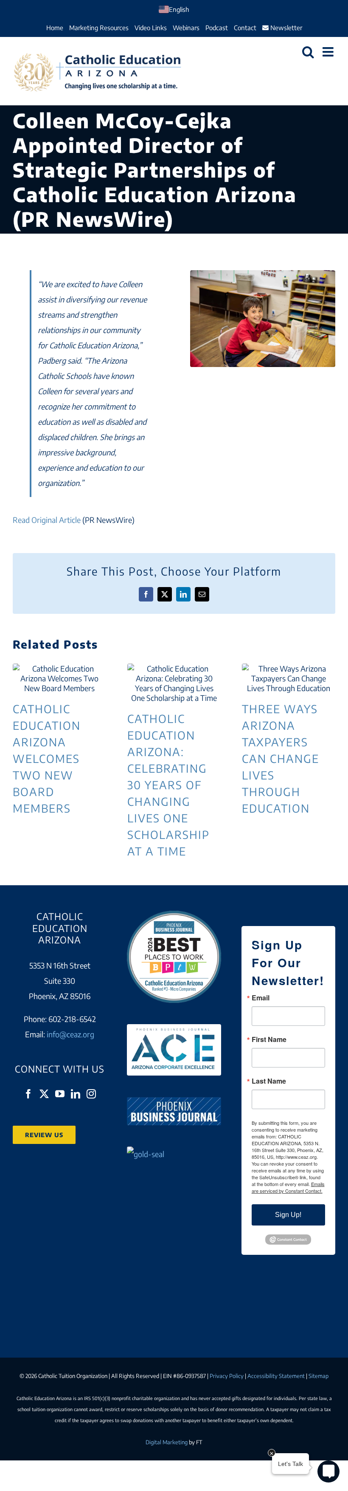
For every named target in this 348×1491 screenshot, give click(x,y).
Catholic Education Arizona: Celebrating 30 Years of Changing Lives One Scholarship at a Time (174, 683)
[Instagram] (91, 1093)
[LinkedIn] (75, 1093)
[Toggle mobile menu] (329, 51)
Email (260, 997)
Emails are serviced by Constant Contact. (288, 1187)
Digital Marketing (167, 1442)
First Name (269, 1039)
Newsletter (285, 27)
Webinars (186, 27)
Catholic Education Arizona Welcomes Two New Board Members (59, 678)
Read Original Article (47, 520)
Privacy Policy (227, 1375)
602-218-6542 (72, 1019)
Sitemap (318, 1375)
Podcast (216, 27)
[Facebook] (28, 1093)
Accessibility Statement (276, 1375)
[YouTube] (60, 1093)
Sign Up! (288, 1214)
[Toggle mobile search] (308, 51)
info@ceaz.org (70, 1034)
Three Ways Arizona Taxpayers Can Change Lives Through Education (288, 678)
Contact (245, 27)
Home (54, 27)
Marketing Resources (99, 27)
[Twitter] (44, 1093)
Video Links (151, 27)
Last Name (269, 1081)
